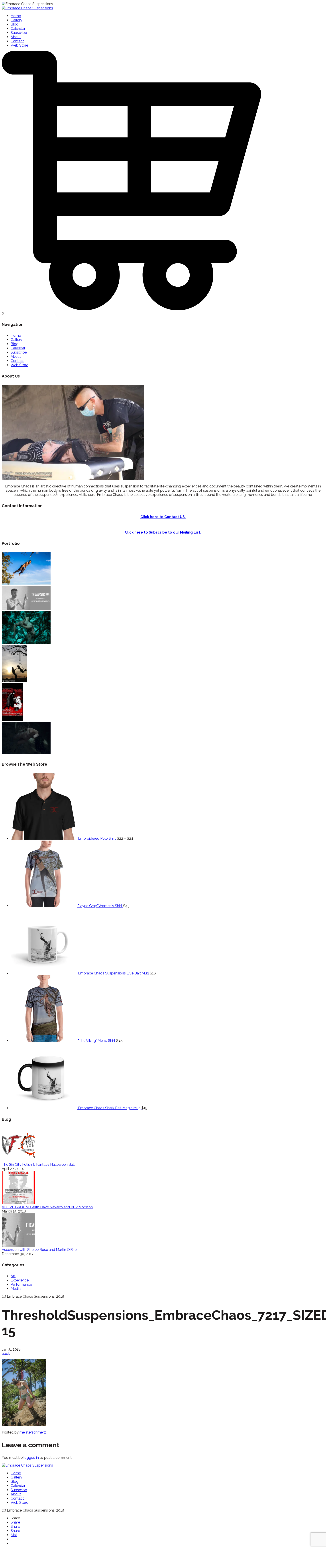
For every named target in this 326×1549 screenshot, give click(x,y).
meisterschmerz (33, 1432)
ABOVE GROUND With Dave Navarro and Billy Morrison (47, 1207)
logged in (31, 1457)
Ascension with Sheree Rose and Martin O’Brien (40, 1250)
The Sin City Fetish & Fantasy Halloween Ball (38, 1164)
